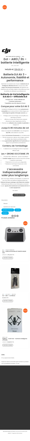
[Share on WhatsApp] (17, 216)
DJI (23, 56)
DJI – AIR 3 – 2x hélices (8, 295)
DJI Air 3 (8, 294)
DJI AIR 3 (18, 209)
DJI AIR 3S (5, 213)
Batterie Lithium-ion (7, 209)
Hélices (14, 294)
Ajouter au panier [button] (7, 257)
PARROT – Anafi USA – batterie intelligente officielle (14, 339)
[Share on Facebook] (12, 216)
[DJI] (6, 51)
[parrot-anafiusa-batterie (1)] (15, 321)
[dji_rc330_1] (15, 234)
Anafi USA (4, 337)
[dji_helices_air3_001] (15, 278)
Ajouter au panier (19, 194)
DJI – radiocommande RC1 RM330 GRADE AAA (14, 252)
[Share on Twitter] (15, 216)
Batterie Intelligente (13, 56)
